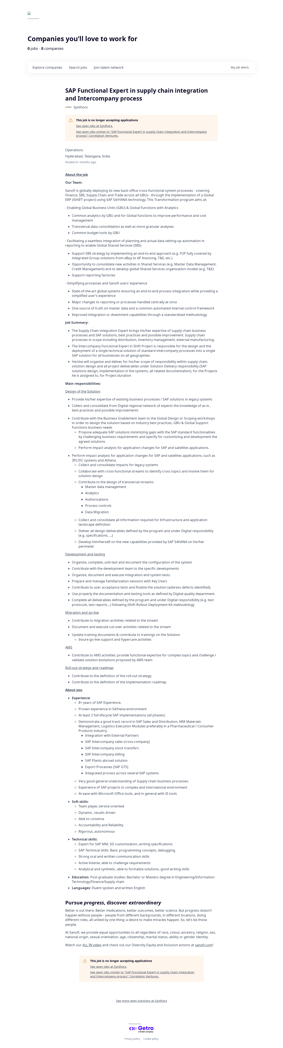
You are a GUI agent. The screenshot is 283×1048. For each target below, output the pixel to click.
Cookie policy (150, 1039)
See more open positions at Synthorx (141, 1001)
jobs (78, 67)
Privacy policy (132, 1039)
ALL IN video (92, 945)
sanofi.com (203, 945)
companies (47, 67)
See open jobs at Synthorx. (94, 126)
